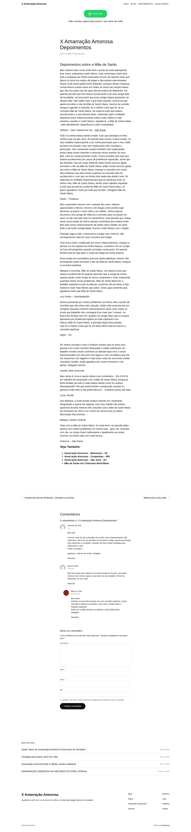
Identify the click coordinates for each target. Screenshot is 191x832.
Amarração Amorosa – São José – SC (85, 460)
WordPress (166, 825)
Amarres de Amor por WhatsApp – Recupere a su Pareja (49, 497)
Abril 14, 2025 (165, 757)
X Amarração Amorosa (33, 3)
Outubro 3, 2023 (164, 771)
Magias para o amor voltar (155, 497)
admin (70, 53)
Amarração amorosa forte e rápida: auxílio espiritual (48, 764)
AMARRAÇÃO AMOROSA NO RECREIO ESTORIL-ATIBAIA (54, 771)
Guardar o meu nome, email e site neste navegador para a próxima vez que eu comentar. (93, 700)
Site (61, 690)
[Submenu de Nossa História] (169, 4)
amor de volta (79, 53)
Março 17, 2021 (76, 591)
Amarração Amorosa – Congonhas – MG (87, 456)
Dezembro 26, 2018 (74, 525)
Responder (71, 558)
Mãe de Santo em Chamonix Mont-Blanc (86, 463)
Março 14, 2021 (73, 566)
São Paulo (100, 130)
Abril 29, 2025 (165, 749)
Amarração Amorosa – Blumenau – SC (86, 453)
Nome (62, 669)
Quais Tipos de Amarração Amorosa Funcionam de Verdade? (53, 749)
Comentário (64, 643)
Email (62, 679)
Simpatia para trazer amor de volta (39, 756)
